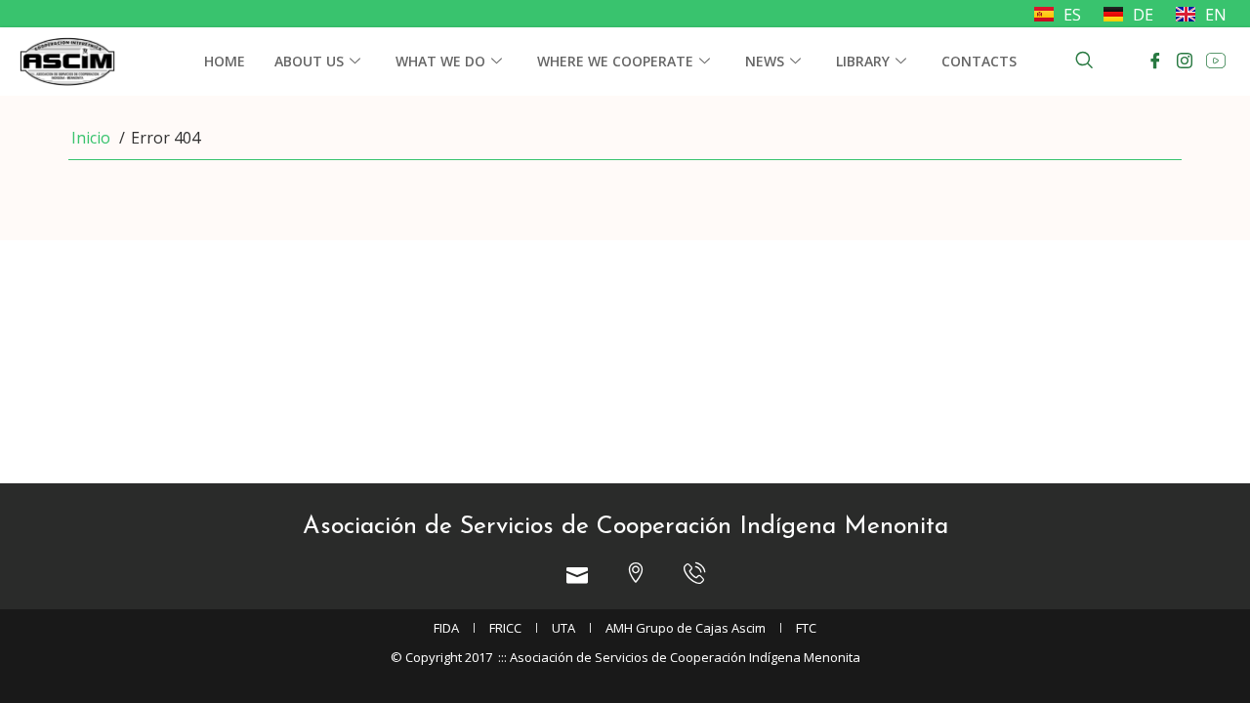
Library (863, 61)
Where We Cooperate (615, 61)
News (764, 61)
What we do (440, 61)
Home (224, 61)
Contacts (979, 61)
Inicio (90, 137)
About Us (309, 61)
